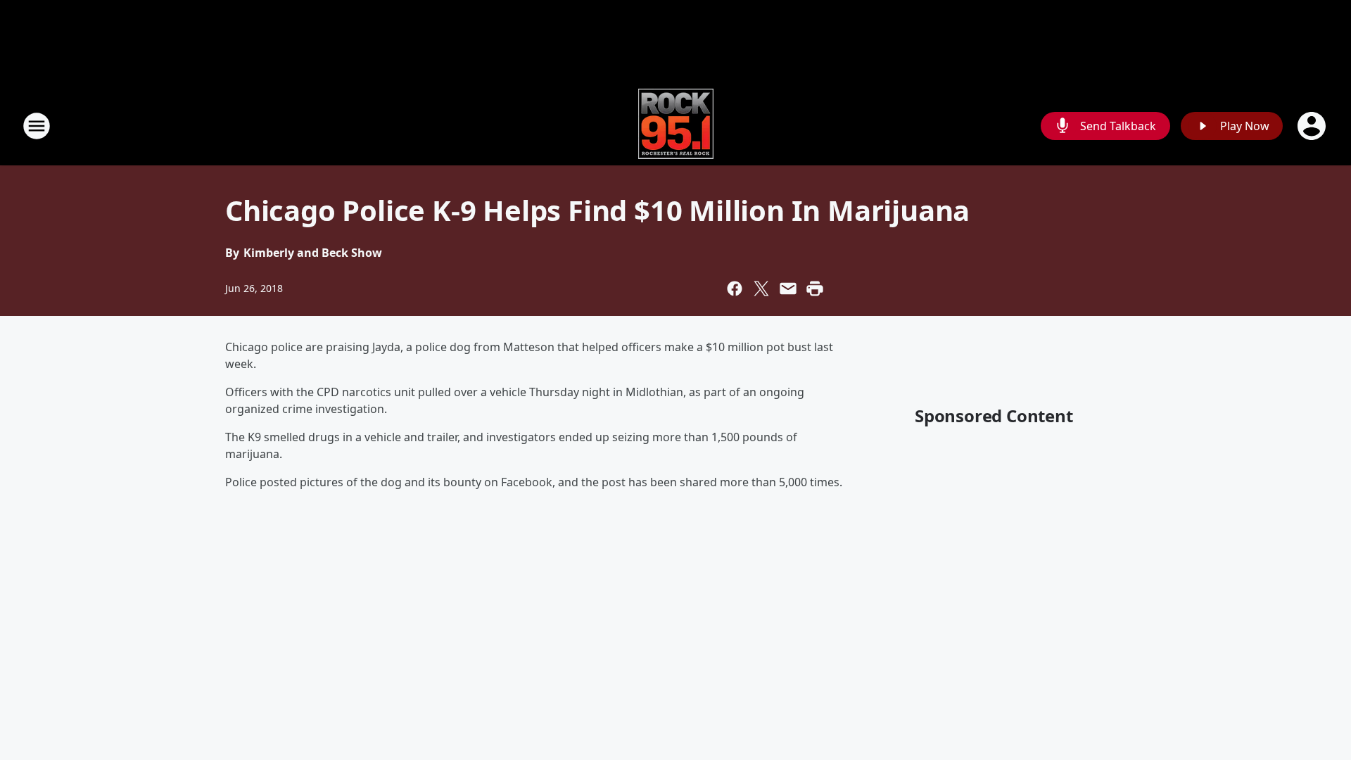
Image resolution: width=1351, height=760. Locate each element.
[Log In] (1313, 126)
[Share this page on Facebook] (734, 288)
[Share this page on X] (761, 288)
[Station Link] (675, 126)
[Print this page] (815, 288)
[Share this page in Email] (788, 288)
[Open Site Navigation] (37, 126)
